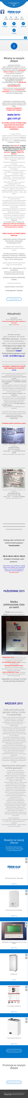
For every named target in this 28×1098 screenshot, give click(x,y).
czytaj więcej (14, 299)
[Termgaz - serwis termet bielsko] (14, 12)
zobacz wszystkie (14, 1050)
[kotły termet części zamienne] (14, 46)
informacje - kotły (7, 1094)
